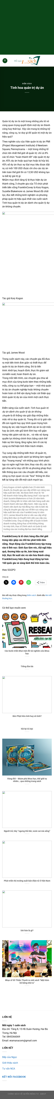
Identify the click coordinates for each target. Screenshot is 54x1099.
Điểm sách (27, 84)
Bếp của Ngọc (9, 1057)
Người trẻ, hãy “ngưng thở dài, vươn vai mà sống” (27, 831)
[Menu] (5, 60)
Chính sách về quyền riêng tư (23, 1094)
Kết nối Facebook (14, 1076)
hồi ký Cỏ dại (27, 729)
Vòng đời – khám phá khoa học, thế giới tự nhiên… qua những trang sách (27, 780)
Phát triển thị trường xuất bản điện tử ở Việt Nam (27, 881)
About (43, 1094)
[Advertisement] (27, 27)
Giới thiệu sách (10, 1062)
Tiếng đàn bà (27, 666)
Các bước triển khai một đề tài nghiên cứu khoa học (27, 652)
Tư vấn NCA (8, 1068)
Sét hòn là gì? (27, 930)
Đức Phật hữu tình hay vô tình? (27, 716)
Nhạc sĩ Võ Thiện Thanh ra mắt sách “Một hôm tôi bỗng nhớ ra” (27, 981)
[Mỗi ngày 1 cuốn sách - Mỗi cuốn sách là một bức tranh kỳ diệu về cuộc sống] (27, 60)
